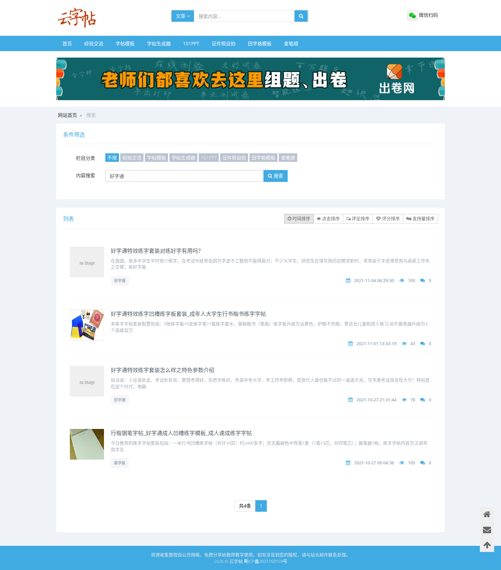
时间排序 (300, 218)
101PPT (191, 43)
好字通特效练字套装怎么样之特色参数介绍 (162, 370)
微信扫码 (428, 15)
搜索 (277, 175)
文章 (181, 16)
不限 (112, 157)
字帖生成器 (159, 43)
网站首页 (67, 115)
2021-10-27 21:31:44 (376, 400)
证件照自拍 (224, 43)
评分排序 (390, 218)
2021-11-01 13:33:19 (376, 343)
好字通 (119, 280)
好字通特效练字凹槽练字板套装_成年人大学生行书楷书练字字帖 (188, 314)
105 (411, 463)
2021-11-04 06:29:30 (374, 280)
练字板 (119, 462)
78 (412, 400)
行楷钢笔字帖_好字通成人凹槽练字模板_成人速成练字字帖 (181, 433)
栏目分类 (85, 158)
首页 (67, 43)
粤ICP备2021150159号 (265, 561)
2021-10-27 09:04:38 (374, 463)
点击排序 (330, 218)
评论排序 (360, 218)
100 (411, 280)
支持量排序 (423, 218)
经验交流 (93, 43)
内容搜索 (85, 175)
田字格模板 (260, 43)
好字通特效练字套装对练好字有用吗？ (157, 251)
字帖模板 (125, 43)
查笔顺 (291, 43)
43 (412, 343)
